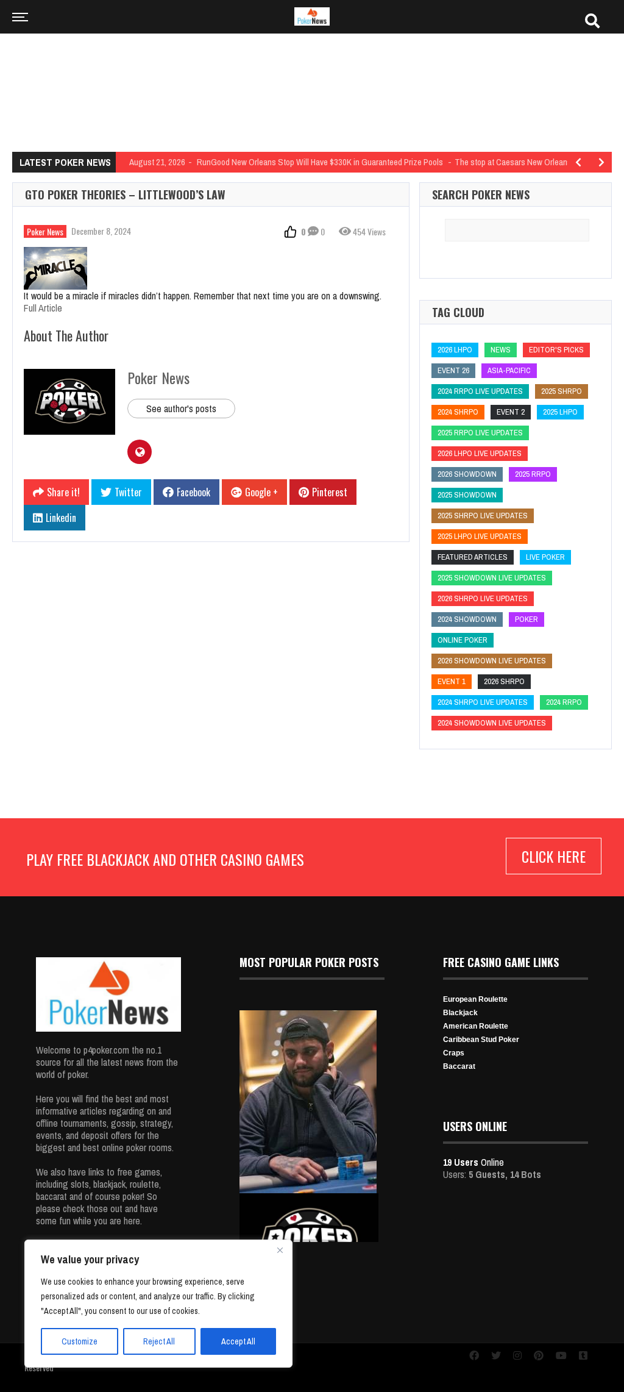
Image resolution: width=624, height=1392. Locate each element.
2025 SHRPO (561, 391)
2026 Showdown (467, 474)
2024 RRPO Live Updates (480, 391)
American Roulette (475, 1026)
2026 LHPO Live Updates (480, 453)
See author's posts (181, 408)
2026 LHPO (455, 349)
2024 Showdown (467, 619)
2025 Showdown (467, 495)
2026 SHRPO (504, 681)
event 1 (452, 681)
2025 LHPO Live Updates (480, 536)
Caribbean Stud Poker (481, 1039)
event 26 (453, 370)
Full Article (43, 308)
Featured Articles (473, 557)
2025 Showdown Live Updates (492, 578)
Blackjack (460, 1012)
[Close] (279, 1250)
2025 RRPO (533, 474)
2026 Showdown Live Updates (492, 660)
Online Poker (463, 640)
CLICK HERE (554, 856)
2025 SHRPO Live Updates (483, 515)
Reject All (159, 1341)
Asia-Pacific (509, 370)
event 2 (511, 412)
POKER (526, 619)
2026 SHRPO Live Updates (483, 598)
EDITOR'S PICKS (556, 349)
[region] (158, 1304)
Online (473, 1162)
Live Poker (545, 557)
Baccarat (459, 1066)
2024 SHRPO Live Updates (483, 702)
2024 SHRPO (458, 412)
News (501, 349)
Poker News (45, 231)
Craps (453, 1053)
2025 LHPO (560, 412)
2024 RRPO (564, 702)
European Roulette (475, 999)
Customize (80, 1341)
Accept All (238, 1341)
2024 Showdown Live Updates (492, 723)
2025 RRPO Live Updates (480, 432)
